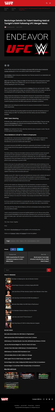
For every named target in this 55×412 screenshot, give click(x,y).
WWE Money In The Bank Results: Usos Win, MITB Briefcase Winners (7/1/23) (24, 341)
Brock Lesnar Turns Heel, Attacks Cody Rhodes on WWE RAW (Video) (39, 259)
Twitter (17, 233)
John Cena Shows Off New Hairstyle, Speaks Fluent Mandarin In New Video (29, 291)
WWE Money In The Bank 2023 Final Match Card (17, 351)
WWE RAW (6, 82)
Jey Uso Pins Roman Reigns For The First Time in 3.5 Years (20, 344)
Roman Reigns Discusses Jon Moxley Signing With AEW (25, 285)
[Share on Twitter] (8, 65)
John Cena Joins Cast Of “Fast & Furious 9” (22, 317)
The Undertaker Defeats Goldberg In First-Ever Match (24, 310)
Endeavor (12, 241)
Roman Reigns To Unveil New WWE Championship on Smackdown (22, 365)
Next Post (43, 254)
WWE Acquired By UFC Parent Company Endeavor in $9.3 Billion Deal (15, 259)
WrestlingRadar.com (15, 229)
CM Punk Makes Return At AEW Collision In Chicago (18, 355)
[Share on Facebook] (5, 65)
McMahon (30, 88)
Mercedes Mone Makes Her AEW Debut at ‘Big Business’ (25, 304)
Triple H (19, 80)
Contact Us (37, 405)
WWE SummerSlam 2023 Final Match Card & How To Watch (20, 337)
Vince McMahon (8, 75)
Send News (16, 405)
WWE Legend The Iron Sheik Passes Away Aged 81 (17, 358)
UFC (25, 241)
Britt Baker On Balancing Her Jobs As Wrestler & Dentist (25, 279)
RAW (17, 241)
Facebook (13, 233)
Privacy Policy (31, 405)
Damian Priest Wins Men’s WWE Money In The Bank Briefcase (20, 348)
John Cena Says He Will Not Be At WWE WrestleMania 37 (25, 298)
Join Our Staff (24, 405)
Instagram (23, 233)
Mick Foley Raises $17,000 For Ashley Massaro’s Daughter (26, 323)
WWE (5, 80)
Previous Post (12, 254)
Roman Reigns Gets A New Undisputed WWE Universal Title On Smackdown (24, 362)
